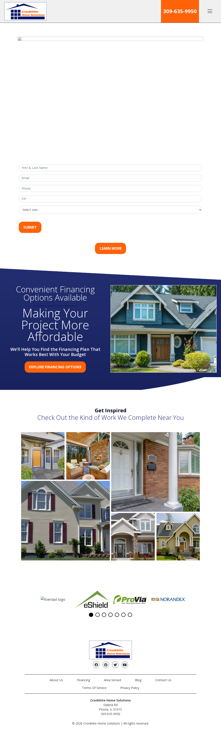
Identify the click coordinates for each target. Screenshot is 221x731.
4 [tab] (110, 614)
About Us (56, 680)
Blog (138, 680)
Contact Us (163, 680)
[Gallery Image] (43, 456)
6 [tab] (123, 614)
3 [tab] (104, 614)
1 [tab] (91, 614)
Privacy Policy (129, 688)
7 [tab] (130, 614)
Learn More (111, 248)
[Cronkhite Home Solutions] (25, 11)
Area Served (112, 680)
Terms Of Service (94, 688)
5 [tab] (117, 614)
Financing (83, 680)
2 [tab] (97, 614)
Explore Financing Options (55, 367)
